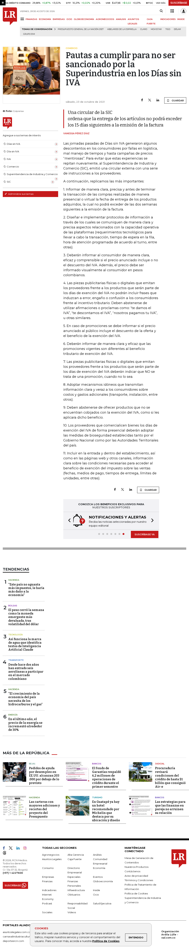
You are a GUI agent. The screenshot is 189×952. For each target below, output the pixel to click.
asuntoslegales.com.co (16, 932)
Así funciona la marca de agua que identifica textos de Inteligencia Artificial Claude (25, 644)
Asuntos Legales (51, 859)
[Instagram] (26, 848)
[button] (68, 521)
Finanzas (47, 881)
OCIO (69, 19)
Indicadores (49, 890)
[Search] (161, 11)
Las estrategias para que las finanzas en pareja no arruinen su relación (170, 807)
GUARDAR (177, 100)
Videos (72, 912)
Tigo (167, 29)
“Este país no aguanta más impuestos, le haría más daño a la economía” (26, 590)
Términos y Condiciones (139, 880)
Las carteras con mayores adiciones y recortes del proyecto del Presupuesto (44, 809)
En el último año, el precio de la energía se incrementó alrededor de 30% (25, 724)
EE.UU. (32, 763)
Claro (143, 29)
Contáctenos (132, 871)
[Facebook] (142, 100)
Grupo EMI (29, 34)
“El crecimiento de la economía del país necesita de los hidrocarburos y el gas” (25, 699)
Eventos (98, 876)
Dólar (177, 29)
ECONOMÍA (45, 19)
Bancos (96, 763)
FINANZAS (31, 19)
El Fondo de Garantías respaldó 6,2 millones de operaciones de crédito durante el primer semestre (106, 777)
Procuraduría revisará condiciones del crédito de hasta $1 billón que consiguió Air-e (170, 777)
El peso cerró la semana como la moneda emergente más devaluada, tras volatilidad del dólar (26, 617)
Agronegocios (50, 854)
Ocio (96, 894)
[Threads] (6, 853)
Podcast (47, 903)
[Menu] (23, 18)
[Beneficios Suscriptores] (172, 11)
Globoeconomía (103, 881)
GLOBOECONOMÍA (84, 19)
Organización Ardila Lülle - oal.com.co (170, 934)
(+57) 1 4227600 (13, 872)
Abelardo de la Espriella (122, 29)
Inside (96, 890)
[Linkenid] (19, 848)
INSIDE (181, 19)
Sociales (47, 912)
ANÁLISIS (121, 19)
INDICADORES (168, 19)
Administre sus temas (20, 193)
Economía (99, 868)
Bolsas (12, 605)
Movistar (156, 29)
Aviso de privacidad (136, 875)
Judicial (159, 763)
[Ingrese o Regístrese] (183, 11)
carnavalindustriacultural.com (20, 936)
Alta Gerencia (76, 854)
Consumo (48, 868)
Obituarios (74, 894)
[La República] (10, 21)
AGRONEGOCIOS (105, 19)
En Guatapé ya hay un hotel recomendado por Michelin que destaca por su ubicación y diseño (106, 811)
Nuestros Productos (136, 866)
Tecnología (15, 634)
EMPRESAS (59, 19)
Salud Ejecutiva (102, 903)
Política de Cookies (105, 941)
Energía (13, 714)
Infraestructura (76, 890)
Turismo (97, 797)
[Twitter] (149, 100)
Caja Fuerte (75, 859)
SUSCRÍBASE (178, 2)
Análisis (97, 854)
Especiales (74, 876)
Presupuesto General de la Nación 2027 (81, 29)
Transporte (16, 660)
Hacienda (13, 580)
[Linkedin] (158, 100)
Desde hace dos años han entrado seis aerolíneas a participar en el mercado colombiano (25, 672)
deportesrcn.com (13, 940)
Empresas (48, 876)
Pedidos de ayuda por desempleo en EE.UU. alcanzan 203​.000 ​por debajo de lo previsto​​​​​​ (44, 775)
